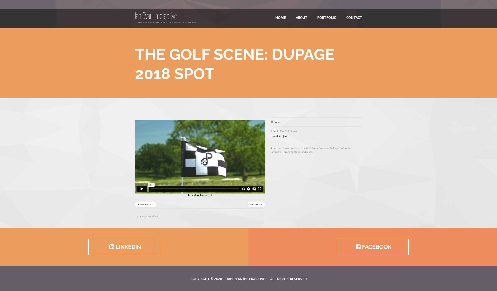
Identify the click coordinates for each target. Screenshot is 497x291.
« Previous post (145, 204)
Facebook (376, 246)
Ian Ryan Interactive (156, 16)
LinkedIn (128, 246)
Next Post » (256, 204)
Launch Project (279, 136)
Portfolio (326, 17)
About (301, 17)
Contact (354, 17)
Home (280, 17)
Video (278, 122)
